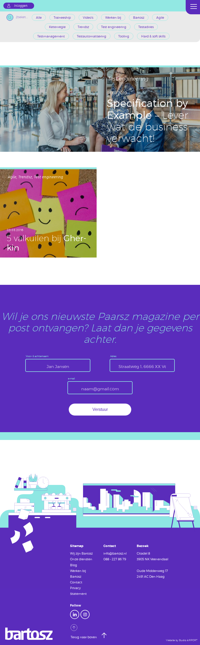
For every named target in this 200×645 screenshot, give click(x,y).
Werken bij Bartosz (78, 573)
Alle (39, 17)
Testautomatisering (91, 36)
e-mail (71, 379)
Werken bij (113, 17)
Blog (73, 565)
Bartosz (138, 17)
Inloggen (21, 6)
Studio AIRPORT (188, 640)
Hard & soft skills (153, 36)
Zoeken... (22, 17)
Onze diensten (81, 559)
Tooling (123, 36)
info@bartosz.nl (115, 553)
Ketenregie (57, 27)
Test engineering (113, 27)
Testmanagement (51, 36)
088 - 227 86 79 (114, 559)
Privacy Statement (78, 590)
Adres (113, 356)
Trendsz (83, 27)
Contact (76, 582)
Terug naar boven (84, 637)
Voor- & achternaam (37, 356)
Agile (160, 17)
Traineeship (62, 17)
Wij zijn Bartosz (81, 553)
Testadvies (146, 27)
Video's (88, 17)
